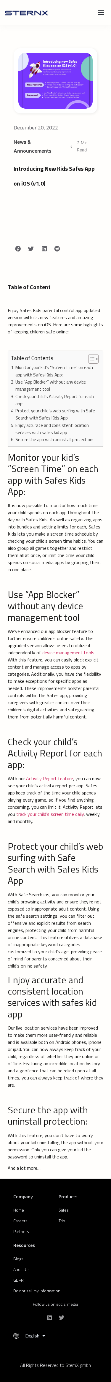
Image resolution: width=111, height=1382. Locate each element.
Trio (62, 1221)
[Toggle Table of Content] (90, 359)
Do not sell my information (36, 1291)
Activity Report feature (49, 778)
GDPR (18, 1280)
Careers (20, 1221)
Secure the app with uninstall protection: (54, 439)
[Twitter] (61, 1317)
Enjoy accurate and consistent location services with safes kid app (52, 429)
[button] (101, 12)
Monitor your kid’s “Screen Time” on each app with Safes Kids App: (54, 371)
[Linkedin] (49, 1317)
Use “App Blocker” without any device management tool (50, 385)
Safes (64, 1210)
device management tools (68, 652)
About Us (21, 1269)
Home (18, 1210)
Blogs (18, 1259)
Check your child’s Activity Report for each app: (54, 400)
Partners (21, 1231)
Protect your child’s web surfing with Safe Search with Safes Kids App (55, 414)
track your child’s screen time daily (50, 814)
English (32, 1335)
